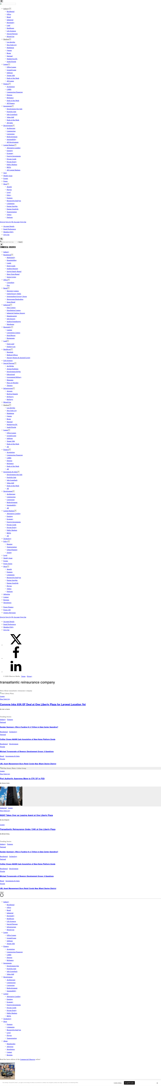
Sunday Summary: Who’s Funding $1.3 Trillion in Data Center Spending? (29, 727)
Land (8, 25)
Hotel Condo (11, 266)
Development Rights (14, 371)
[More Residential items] (12, 255)
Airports (9, 391)
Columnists (11, 203)
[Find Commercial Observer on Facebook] (16, 658)
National (10, 56)
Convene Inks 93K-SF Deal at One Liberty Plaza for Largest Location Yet (43, 704)
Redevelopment (12, 137)
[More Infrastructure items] (14, 388)
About (5, 1041)
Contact (6, 597)
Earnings (10, 150)
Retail (9, 17)
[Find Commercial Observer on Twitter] (16, 645)
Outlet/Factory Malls (14, 294)
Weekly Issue (7, 176)
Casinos (9, 330)
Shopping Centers (13, 291)
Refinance (10, 98)
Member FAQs (8, 232)
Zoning (9, 552)
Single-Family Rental (14, 271)
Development (7, 125)
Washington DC (12, 59)
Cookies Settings (118, 1082)
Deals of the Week (13, 78)
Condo (9, 263)
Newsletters (7, 602)
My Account (15, 222)
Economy (10, 153)
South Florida (11, 61)
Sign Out (23, 222)
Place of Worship (12, 383)
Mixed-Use (10, 36)
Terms (23, 676)
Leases (5, 64)
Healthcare (10, 28)
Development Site (13, 966)
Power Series (7, 563)
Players (9, 189)
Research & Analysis (14, 201)
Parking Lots (11, 346)
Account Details (8, 226)
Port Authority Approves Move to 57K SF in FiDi (22, 778)
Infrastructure (8, 388)
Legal (9, 192)
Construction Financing (15, 92)
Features (9, 198)
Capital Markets (8, 145)
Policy (9, 195)
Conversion (11, 134)
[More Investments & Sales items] (18, 472)
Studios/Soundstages (14, 321)
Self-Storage (11, 319)
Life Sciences (11, 31)
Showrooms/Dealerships (15, 299)
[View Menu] (1, 1)
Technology (7, 538)
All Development (12, 142)
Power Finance (8, 607)
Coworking (10, 282)
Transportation (12, 212)
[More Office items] (9, 280)
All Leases (10, 81)
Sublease (10, 73)
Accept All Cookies (129, 1082)
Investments (7, 106)
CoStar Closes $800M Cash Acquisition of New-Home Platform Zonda (27, 739)
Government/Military (14, 377)
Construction (11, 131)
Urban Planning (12, 550)
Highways (10, 397)
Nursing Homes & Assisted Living (18, 358)
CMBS (9, 89)
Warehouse (10, 324)
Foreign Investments (14, 156)
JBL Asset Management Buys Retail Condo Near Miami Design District (28, 763)
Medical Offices (12, 355)
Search (20, 242)
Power (5, 181)
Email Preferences (9, 229)
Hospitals (10, 352)
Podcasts (10, 217)
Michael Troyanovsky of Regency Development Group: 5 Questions (27, 751)
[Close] (157, 1083)
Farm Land (10, 344)
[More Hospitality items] (12, 327)
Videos (9, 214)
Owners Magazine (9, 613)
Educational (11, 374)
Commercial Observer (27, 1059)
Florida (2, 747)
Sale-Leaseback (12, 114)
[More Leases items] (9, 64)
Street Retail (11, 302)
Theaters (10, 385)
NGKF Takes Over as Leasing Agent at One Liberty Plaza (26, 815)
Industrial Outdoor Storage (16, 313)
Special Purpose (12, 34)
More (5, 184)
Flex (8, 285)
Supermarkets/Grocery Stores (17, 296)
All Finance (11, 103)
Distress (9, 95)
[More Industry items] (10, 9)
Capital (5, 994)
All (8, 447)
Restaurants (11, 338)
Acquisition (11, 86)
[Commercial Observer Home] (8, 4)
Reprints (6, 600)
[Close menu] (1, 244)
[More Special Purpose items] (15, 363)
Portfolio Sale (11, 111)
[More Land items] (8, 341)
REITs (9, 167)
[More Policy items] (9, 541)
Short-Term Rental (13, 274)
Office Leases (11, 67)
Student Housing (12, 268)
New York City (12, 45)
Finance (6, 84)
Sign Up (8, 222)
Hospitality (10, 22)
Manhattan (10, 47)
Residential (10, 11)
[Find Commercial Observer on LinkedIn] (16, 672)
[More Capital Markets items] (15, 145)
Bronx (9, 53)
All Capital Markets (13, 170)
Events (5, 178)
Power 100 (7, 610)
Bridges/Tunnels (12, 394)
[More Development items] (13, 126)
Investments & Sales (10, 472)
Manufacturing (12, 316)
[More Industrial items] (11, 305)
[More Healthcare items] (12, 349)
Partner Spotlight (12, 209)
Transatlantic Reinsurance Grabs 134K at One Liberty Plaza (27, 829)
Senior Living (11, 277)
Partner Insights (12, 206)
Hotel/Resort (11, 335)
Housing (9, 544)
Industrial (10, 20)
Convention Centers (13, 333)
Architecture (11, 128)
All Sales (10, 123)
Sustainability (11, 139)
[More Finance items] (10, 84)
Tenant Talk (11, 75)
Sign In (2, 222)
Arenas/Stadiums (12, 369)
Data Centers (11, 307)
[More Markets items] (10, 39)
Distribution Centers (14, 310)
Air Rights (10, 366)
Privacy (29, 676)
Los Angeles (11, 42)
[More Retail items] (8, 288)
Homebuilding (12, 260)
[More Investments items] (13, 106)
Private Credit (11, 159)
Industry (6, 252)
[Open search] (1, 239)
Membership (11, 1044)
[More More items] (8, 184)
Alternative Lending (13, 148)
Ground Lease (11, 70)
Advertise (6, 594)
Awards (9, 187)
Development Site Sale (14, 109)
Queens (9, 50)
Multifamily (11, 257)
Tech (5, 173)
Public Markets (12, 164)
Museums (10, 380)
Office (9, 14)
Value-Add (10, 117)
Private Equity (12, 162)
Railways (10, 399)
